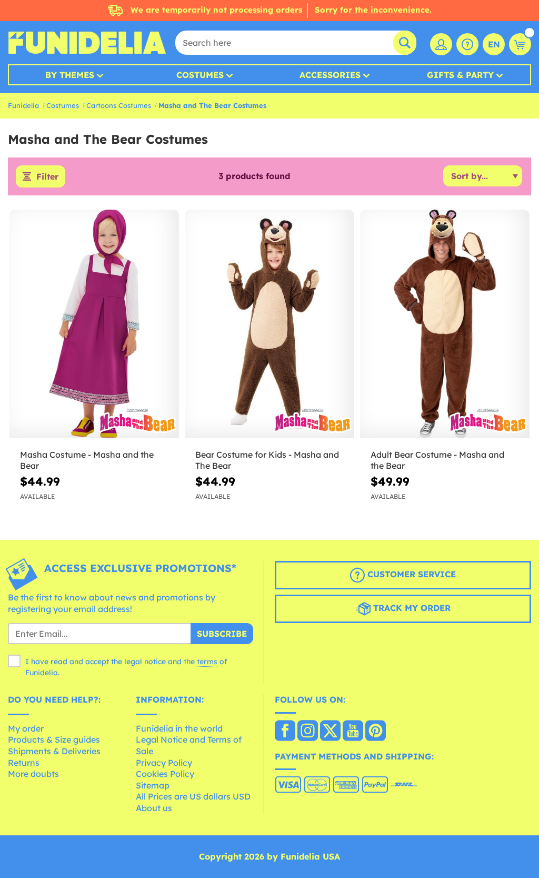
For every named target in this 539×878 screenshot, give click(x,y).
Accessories (330, 75)
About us (154, 808)
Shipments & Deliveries (54, 751)
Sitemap (152, 785)
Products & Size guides (54, 739)
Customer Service (410, 574)
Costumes (200, 75)
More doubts (33, 773)
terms (207, 661)
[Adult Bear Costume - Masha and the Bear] (445, 324)
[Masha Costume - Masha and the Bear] (94, 324)
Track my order (411, 608)
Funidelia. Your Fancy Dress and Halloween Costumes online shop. (87, 43)
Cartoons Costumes (118, 105)
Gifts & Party (460, 75)
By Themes (69, 75)
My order (26, 728)
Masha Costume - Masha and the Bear (87, 460)
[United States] (285, 731)
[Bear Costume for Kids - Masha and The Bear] (269, 324)
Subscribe (222, 633)
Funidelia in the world (179, 728)
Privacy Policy (164, 762)
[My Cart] (520, 44)
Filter (47, 176)
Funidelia (23, 105)
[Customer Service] (467, 44)
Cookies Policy (165, 773)
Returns (23, 762)
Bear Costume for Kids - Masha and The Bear (267, 460)
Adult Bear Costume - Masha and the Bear (437, 460)
